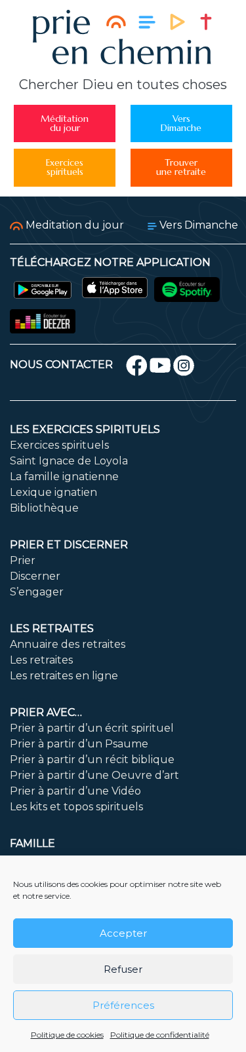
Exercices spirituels (59, 445)
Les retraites (52, 628)
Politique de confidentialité (159, 1035)
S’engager (37, 592)
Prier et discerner (69, 544)
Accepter (123, 933)
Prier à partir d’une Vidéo (75, 791)
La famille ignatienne (64, 476)
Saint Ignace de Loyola (69, 461)
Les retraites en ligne (64, 675)
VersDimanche (181, 123)
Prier (22, 560)
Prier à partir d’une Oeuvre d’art (94, 775)
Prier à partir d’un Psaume (79, 744)
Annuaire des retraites (67, 644)
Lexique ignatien (53, 492)
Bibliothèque (44, 508)
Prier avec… (46, 712)
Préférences (123, 1005)
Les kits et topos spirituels (76, 806)
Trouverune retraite (181, 167)
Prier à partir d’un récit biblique (92, 759)
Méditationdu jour (65, 123)
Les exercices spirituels (85, 429)
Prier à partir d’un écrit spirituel (92, 728)
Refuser (123, 969)
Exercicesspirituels (64, 167)
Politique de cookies (67, 1035)
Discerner (35, 576)
